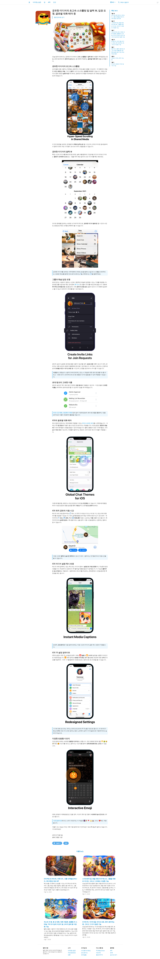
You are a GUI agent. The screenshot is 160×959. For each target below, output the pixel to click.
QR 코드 (77, 284)
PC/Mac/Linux (100, 950)
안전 (54, 2)
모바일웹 (83, 955)
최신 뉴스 (114, 10)
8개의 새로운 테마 (88, 423)
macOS (98, 952)
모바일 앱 (84, 948)
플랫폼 (112, 948)
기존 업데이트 (57, 821)
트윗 (66, 843)
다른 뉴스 (80, 851)
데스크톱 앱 (99, 948)
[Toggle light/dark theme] (157, 2)
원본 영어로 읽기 (59, 17)
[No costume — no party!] (80, 326)
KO (113, 2)
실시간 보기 (113, 955)
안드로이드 (84, 952)
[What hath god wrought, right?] (80, 779)
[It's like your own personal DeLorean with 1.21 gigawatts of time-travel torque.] (80, 109)
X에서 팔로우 (124, 2)
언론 (69, 955)
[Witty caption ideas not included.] (80, 608)
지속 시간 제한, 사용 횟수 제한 (62, 413)
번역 (111, 952)
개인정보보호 (72, 952)
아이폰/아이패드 (86, 950)
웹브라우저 (99, 955)
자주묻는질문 (37, 2)
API (49, 2)
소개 (69, 948)
